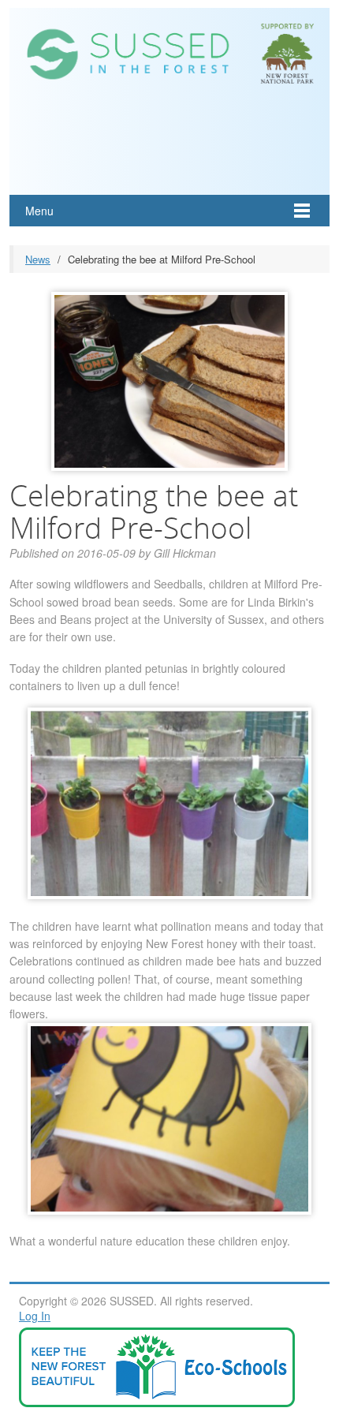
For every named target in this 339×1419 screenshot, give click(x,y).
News (37, 259)
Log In (34, 1316)
